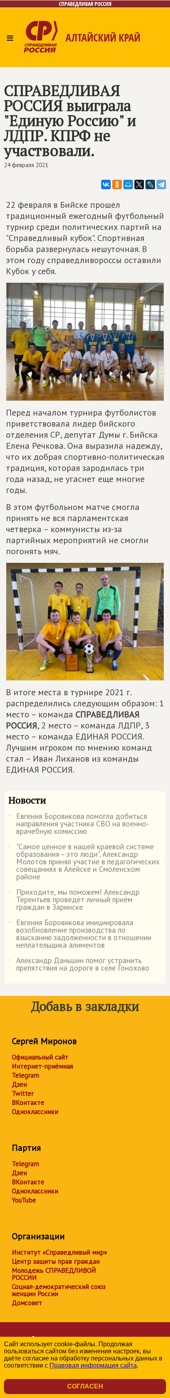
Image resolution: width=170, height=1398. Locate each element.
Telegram (25, 1075)
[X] (139, 184)
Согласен (85, 1386)
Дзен (19, 1084)
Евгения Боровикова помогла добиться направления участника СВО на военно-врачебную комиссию (78, 824)
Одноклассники (35, 1111)
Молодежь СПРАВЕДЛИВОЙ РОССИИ (54, 1274)
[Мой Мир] (128, 184)
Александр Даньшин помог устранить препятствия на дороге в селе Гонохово (78, 965)
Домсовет (27, 1302)
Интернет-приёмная (42, 1066)
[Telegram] (161, 184)
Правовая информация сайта (93, 1365)
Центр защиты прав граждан (56, 1261)
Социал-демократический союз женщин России (59, 1290)
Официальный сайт (40, 1057)
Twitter (23, 1093)
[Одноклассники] (117, 184)
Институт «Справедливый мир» (59, 1252)
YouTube (24, 1200)
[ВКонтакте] (106, 184)
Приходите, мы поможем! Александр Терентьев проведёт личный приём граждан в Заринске (74, 900)
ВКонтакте (28, 1102)
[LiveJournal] (150, 184)
